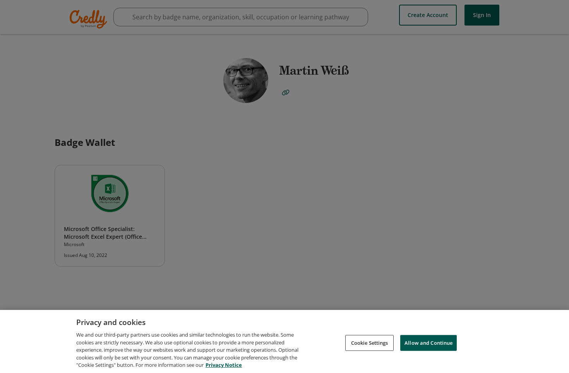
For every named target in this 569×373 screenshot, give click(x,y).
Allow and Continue (428, 342)
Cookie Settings (369, 342)
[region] (284, 341)
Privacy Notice (224, 364)
